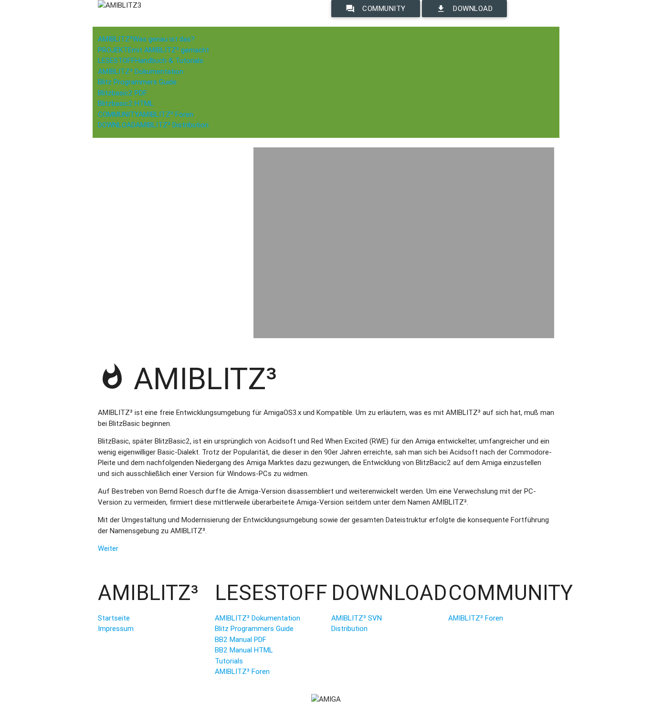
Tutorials (229, 660)
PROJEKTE (153, 49)
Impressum (116, 628)
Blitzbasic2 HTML (126, 103)
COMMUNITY (145, 114)
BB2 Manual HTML (244, 649)
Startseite (114, 617)
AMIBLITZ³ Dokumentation (140, 71)
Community (376, 8)
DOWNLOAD (153, 124)
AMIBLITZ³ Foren (242, 671)
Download (464, 8)
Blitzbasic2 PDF (122, 92)
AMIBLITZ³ (146, 38)
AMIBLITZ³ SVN (356, 617)
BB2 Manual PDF (240, 639)
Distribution (349, 628)
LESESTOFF (150, 60)
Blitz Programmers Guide (137, 81)
